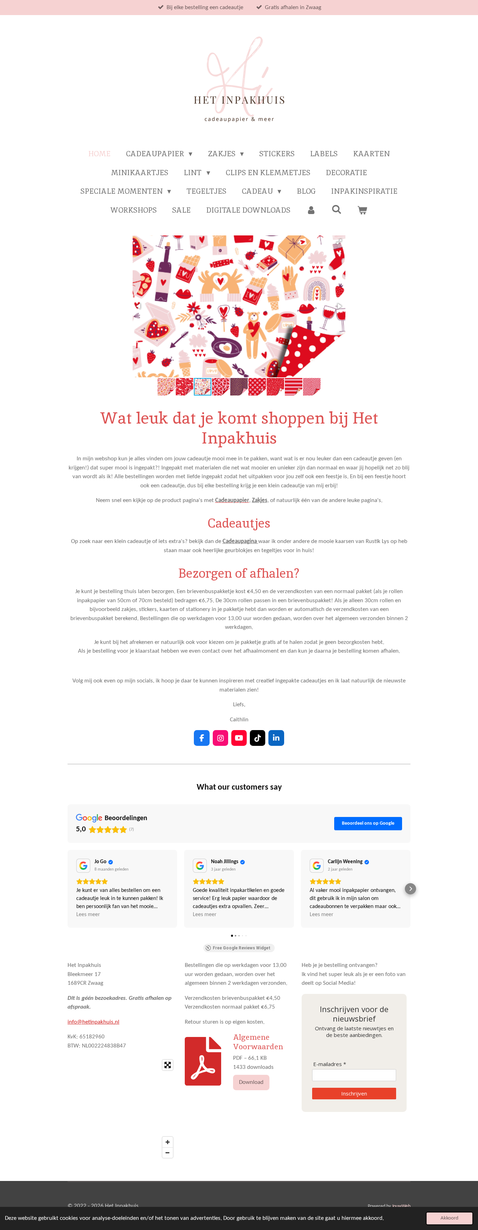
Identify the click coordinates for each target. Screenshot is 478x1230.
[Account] (311, 210)
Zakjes (259, 500)
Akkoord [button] (449, 1218)
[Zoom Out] (167, 1152)
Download (251, 1082)
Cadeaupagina (240, 541)
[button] (339, 241)
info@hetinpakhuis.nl (93, 1022)
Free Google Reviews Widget (241, 948)
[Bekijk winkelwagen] (362, 210)
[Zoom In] (167, 1142)
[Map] (122, 1108)
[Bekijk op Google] (83, 866)
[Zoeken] (337, 209)
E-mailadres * (329, 1064)
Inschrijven (354, 1093)
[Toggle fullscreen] (167, 1065)
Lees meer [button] (88, 915)
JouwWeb (401, 1206)
